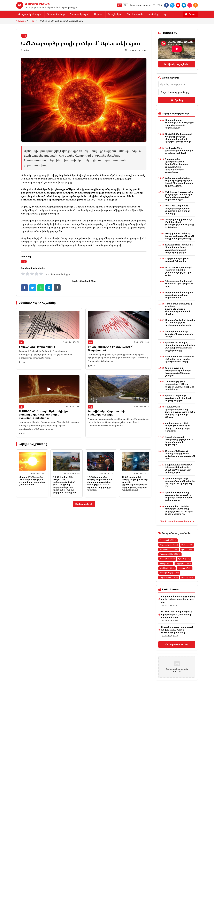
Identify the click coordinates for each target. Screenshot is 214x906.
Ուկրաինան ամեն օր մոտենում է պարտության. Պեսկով (179, 334)
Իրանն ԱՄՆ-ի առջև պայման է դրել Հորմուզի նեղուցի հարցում (178, 398)
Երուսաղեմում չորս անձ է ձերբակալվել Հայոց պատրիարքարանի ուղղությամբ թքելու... (178, 248)
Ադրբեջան (183, 563)
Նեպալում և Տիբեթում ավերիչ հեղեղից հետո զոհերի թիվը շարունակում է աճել (180, 454)
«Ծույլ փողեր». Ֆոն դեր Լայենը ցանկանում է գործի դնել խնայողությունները (179, 236)
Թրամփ (187, 577)
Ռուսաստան (169, 549)
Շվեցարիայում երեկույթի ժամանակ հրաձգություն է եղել (179, 284)
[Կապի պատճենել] (57, 287)
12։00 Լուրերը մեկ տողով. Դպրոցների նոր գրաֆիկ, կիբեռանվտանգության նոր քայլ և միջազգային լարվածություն (135, 483)
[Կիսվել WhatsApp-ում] (40, 287)
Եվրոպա (184, 568)
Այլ (164, 14)
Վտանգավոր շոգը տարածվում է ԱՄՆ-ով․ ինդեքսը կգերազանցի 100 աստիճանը (179, 385)
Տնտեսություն (135, 14)
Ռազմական (115, 14)
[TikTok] (189, 5)
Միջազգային (169, 545)
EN (125, 5)
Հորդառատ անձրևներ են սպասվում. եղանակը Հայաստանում (179, 295)
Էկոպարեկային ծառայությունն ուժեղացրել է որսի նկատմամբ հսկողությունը (179, 124)
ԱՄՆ (187, 545)
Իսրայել (166, 563)
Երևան (184, 559)
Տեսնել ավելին (83, 504)
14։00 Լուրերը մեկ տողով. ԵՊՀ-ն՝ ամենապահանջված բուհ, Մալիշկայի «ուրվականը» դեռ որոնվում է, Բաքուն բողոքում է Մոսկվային (65, 485)
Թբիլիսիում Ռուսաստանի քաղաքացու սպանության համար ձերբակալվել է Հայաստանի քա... (179, 195)
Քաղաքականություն (30, 14)
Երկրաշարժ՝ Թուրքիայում (37, 346)
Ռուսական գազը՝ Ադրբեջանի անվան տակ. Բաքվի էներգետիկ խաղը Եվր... (177, 629)
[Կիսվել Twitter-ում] (32, 287)
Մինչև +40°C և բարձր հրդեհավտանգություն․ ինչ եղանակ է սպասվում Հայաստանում (32, 481)
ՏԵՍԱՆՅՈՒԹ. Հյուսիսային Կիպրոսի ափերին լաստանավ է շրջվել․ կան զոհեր (178, 271)
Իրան (187, 549)
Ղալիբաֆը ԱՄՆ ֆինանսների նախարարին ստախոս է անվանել (179, 150)
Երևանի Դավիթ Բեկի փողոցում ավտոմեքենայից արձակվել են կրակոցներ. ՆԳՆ (180, 482)
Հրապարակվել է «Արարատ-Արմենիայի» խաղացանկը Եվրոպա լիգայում (178, 371)
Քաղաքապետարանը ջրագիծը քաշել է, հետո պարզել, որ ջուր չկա (178, 599)
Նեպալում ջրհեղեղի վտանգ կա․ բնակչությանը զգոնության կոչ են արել (180, 322)
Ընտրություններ (170, 554)
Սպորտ (98, 14)
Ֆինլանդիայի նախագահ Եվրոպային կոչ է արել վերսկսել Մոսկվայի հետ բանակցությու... (178, 468)
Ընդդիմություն (169, 577)
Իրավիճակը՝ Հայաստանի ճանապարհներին (106, 413)
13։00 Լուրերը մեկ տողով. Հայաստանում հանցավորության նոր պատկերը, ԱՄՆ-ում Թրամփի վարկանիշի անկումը (99, 483)
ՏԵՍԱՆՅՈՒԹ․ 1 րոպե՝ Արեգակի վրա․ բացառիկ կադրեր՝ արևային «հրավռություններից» (44, 415)
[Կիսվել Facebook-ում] (24, 287)
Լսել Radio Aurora (178, 644)
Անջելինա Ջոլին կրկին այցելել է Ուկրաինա (177, 260)
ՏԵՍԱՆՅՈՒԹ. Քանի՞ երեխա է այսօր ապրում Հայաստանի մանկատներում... (176, 614)
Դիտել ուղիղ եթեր (178, 64)
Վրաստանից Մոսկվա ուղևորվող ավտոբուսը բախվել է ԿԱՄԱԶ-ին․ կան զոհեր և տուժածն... (179, 510)
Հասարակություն (79, 14)
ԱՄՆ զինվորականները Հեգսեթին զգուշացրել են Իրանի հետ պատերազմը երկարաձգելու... (179, 182)
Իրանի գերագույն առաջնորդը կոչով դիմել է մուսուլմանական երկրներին (179, 441)
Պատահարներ (56, 14)
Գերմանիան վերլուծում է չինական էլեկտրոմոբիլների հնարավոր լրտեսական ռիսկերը (178, 308)
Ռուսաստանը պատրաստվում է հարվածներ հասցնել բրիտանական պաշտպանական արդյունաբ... (176, 165)
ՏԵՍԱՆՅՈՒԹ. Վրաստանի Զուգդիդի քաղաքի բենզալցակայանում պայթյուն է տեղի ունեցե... (179, 138)
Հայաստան (168, 540)
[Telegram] (184, 5)
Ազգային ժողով (169, 573)
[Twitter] (172, 5)
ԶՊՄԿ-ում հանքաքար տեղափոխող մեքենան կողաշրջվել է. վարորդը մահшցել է (177, 209)
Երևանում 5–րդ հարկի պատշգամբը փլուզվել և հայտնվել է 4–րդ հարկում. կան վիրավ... (179, 496)
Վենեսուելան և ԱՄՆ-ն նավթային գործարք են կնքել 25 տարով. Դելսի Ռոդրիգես (177, 427)
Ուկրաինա (167, 559)
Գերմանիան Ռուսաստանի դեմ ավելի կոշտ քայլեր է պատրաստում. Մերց (179, 359)
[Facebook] (166, 5)
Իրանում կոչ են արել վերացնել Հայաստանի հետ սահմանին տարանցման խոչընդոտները (180, 346)
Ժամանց (152, 14)
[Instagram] (195, 5)
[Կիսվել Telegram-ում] (48, 287)
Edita (26, 50)
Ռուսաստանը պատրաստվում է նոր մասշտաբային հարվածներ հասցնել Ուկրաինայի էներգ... (180, 411)
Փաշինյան (167, 568)
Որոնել (179, 100)
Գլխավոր (21, 20)
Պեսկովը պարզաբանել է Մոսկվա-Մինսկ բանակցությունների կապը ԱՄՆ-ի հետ (179, 223)
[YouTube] (178, 5)
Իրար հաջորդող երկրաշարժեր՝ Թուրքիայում (110, 348)
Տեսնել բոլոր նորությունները (175, 521)
